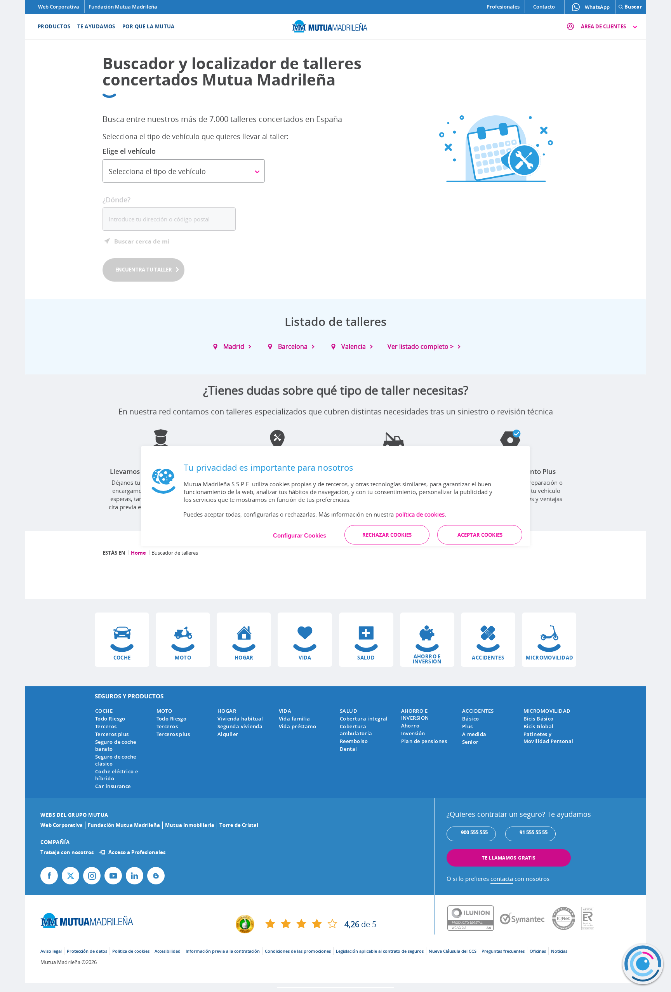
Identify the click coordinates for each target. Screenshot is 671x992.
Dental (348, 748)
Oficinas (538, 951)
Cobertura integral (364, 718)
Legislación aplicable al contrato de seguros (380, 951)
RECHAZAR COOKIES (387, 534)
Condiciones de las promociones (298, 951)
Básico (470, 718)
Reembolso (354, 741)
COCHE (104, 710)
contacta (501, 878)
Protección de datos (87, 951)
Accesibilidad (168, 951)
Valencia (353, 347)
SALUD (348, 710)
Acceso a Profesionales (136, 852)
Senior (470, 741)
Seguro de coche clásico (115, 760)
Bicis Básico (538, 718)
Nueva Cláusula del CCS (452, 951)
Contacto (544, 6)
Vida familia (294, 718)
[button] (122, 640)
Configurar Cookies (299, 535)
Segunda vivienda (239, 726)
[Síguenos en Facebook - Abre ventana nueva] (49, 875)
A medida (474, 734)
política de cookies (420, 514)
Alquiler (227, 734)
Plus (467, 726)
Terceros (106, 726)
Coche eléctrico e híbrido (116, 775)
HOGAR (226, 710)
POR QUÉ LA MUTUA (148, 26)
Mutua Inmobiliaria (189, 824)
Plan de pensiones (424, 741)
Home (138, 552)
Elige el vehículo (129, 151)
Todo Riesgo (110, 718)
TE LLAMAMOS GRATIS (509, 858)
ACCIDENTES (478, 710)
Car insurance (113, 786)
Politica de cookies (130, 951)
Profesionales (503, 6)
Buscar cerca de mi (142, 241)
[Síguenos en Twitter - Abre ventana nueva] (70, 875)
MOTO (164, 710)
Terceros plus (112, 734)
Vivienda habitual (240, 718)
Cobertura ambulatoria (356, 730)
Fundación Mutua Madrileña (123, 6)
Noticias (559, 951)
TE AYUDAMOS (96, 26)
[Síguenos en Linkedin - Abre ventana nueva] (134, 875)
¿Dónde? (116, 199)
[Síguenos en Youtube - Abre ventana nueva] (113, 875)
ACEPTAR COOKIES (479, 534)
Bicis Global (538, 726)
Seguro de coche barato (115, 745)
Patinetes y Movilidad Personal (548, 738)
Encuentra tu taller (143, 269)
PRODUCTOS (54, 26)
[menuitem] (49, 26)
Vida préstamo (297, 726)
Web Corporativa (58, 6)
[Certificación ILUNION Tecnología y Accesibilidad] (473, 918)
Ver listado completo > (421, 346)
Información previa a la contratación (223, 951)
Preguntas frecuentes (503, 951)
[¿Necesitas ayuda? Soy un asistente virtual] (642, 963)
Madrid (233, 347)
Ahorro (410, 725)
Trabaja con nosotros (67, 852)
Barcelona (293, 347)
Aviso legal (51, 951)
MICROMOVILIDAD (547, 710)
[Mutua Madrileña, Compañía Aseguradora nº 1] (335, 25)
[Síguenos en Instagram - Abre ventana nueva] (92, 875)
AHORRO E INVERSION (415, 714)
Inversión (413, 733)
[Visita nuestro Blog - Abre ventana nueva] (156, 875)
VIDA (285, 710)
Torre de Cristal (238, 824)
